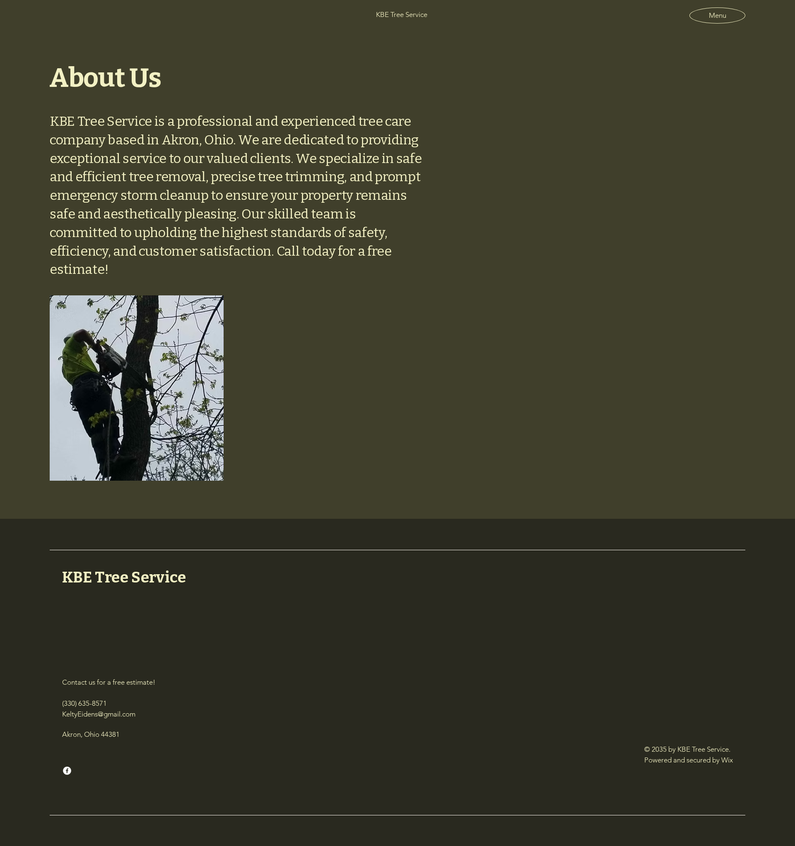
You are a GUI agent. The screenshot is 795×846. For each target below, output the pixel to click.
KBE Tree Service (124, 577)
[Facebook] (67, 771)
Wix (728, 760)
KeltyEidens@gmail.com (98, 714)
